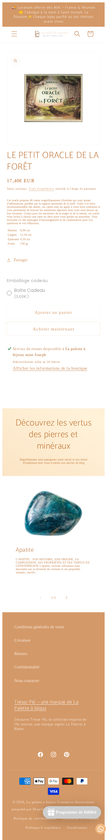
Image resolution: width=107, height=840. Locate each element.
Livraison (22, 640)
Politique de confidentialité (35, 818)
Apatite (25, 550)
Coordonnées (77, 827)
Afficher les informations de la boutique (50, 368)
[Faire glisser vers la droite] (66, 597)
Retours (20, 653)
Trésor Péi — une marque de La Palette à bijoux (46, 705)
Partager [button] (21, 260)
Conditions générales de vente (39, 627)
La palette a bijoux (41, 802)
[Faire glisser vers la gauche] (40, 597)
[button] (14, 33)
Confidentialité (26, 667)
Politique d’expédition (43, 827)
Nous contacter (26, 680)
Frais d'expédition (41, 188)
